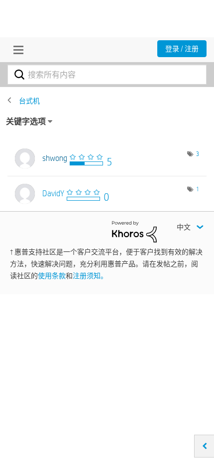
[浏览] (15, 49)
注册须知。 (90, 275)
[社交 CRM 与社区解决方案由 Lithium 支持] (134, 231)
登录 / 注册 (182, 48)
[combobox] (107, 74)
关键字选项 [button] (26, 121)
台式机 (29, 100)
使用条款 (52, 275)
